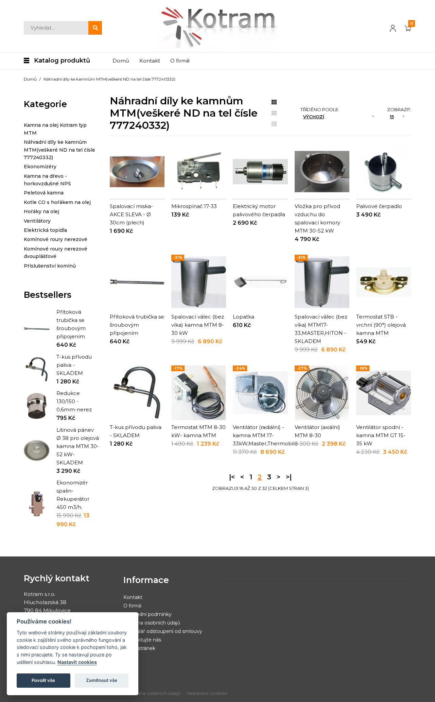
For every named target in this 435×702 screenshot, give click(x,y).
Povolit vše (43, 680)
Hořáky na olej (41, 211)
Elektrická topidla (45, 230)
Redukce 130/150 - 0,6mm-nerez (74, 401)
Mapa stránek (139, 648)
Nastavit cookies (77, 662)
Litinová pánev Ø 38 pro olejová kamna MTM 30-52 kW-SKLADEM (77, 446)
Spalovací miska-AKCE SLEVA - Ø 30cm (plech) (131, 214)
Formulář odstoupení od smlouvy (162, 631)
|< (232, 477)
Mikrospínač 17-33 (194, 206)
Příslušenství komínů (50, 266)
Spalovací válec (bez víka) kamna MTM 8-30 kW (197, 324)
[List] (274, 124)
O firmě (132, 606)
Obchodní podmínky (147, 614)
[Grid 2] (274, 113)
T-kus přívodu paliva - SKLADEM (74, 365)
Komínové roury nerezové (55, 239)
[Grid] (274, 102)
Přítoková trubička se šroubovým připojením (137, 324)
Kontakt (132, 597)
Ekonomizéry (40, 167)
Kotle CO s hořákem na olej (57, 202)
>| (289, 477)
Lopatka (243, 316)
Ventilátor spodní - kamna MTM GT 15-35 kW (380, 435)
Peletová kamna (44, 193)
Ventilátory (37, 221)
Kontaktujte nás (142, 640)
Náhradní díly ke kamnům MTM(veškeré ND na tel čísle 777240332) (109, 79)
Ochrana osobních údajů (151, 623)
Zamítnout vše (101, 680)
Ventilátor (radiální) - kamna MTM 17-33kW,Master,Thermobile (265, 435)
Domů (30, 79)
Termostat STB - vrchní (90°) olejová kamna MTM (381, 324)
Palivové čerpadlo (379, 206)
